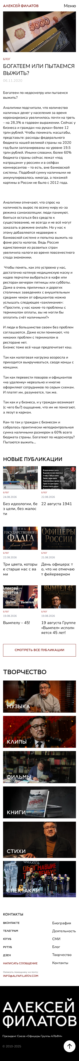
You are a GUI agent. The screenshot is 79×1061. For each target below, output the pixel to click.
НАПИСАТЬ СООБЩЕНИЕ (20, 963)
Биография (61, 923)
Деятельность (64, 931)
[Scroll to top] (69, 1046)
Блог (56, 947)
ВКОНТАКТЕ (11, 923)
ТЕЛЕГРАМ (10, 930)
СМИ (56, 939)
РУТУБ (7, 947)
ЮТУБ (7, 939)
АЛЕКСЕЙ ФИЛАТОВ (21, 6)
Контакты (60, 963)
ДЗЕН (7, 955)
